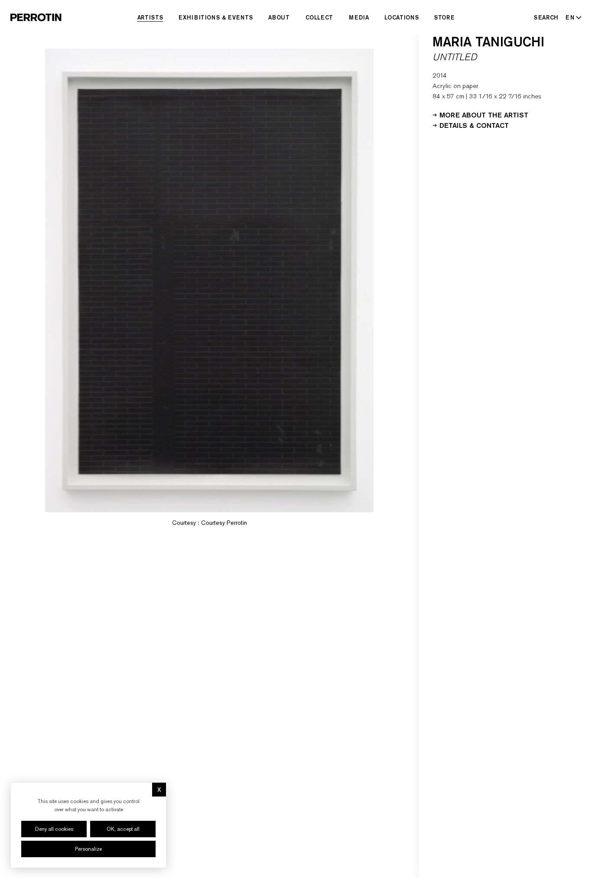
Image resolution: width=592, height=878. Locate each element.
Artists (150, 17)
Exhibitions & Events (216, 17)
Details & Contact (474, 124)
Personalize (88, 848)
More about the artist (483, 114)
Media (359, 17)
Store (444, 17)
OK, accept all (123, 829)
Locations (401, 17)
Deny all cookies (54, 829)
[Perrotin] (36, 17)
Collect (320, 17)
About (278, 17)
